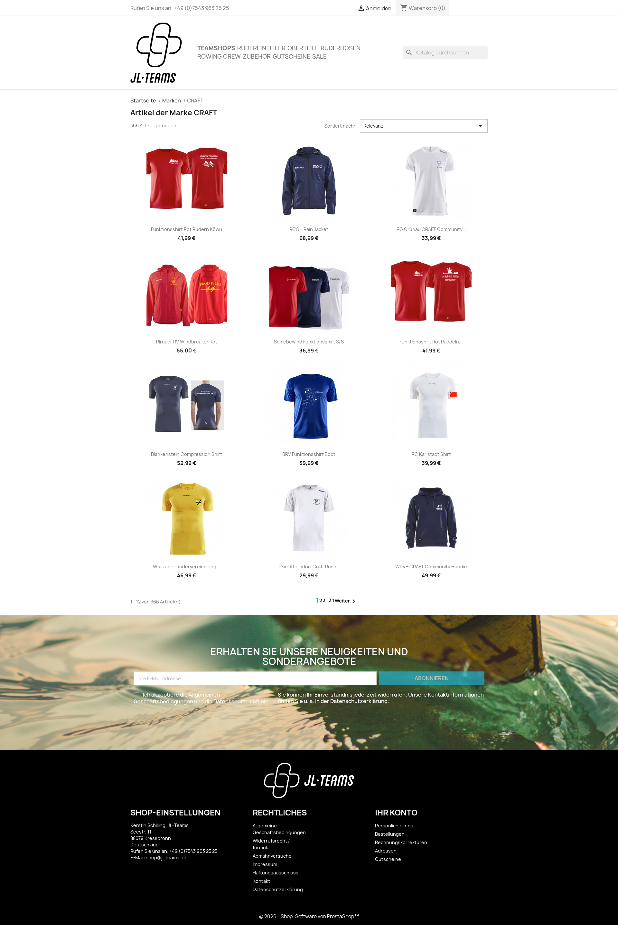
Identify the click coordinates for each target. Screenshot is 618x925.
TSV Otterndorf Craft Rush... (309, 567)
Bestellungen (390, 834)
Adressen (386, 851)
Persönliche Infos (394, 826)
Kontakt (261, 881)
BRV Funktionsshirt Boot (308, 454)
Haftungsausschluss (275, 873)
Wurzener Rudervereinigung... (186, 567)
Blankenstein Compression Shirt (186, 454)
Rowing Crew (219, 57)
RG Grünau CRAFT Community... (431, 229)
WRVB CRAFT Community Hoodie (431, 567)
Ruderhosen (340, 48)
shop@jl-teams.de (166, 857)
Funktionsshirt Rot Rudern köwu (186, 229)
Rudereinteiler (261, 48)
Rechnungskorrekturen (401, 842)
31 (332, 600)
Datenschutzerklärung (278, 889)
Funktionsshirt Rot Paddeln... (431, 342)
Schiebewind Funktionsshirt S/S (309, 342)
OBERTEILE (303, 48)
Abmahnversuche (272, 856)
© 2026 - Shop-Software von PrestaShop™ (309, 916)
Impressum (265, 864)
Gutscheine (291, 57)
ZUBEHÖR (257, 57)
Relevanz (423, 126)
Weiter (346, 601)
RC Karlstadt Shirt (431, 454)
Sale (319, 57)
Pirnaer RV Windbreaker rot (186, 342)
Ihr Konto (396, 812)
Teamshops (216, 48)
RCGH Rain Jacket (308, 229)
